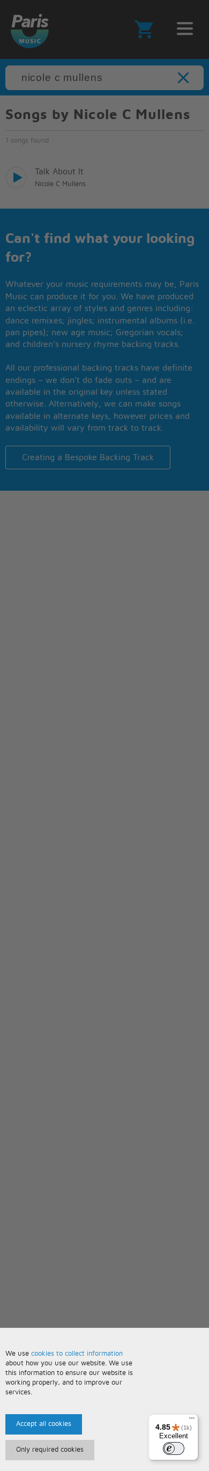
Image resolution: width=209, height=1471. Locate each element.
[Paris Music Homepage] (29, 29)
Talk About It (59, 171)
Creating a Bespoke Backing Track (88, 457)
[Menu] (191, 1420)
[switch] (173, 1448)
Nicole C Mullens (60, 184)
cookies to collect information (77, 1353)
